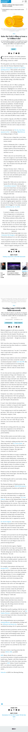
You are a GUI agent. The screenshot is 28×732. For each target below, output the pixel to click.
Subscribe (3, 672)
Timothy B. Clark (10, 45)
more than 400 (20, 361)
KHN (2, 655)
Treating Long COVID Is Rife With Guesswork (14, 256)
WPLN (7, 652)
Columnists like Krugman (8, 235)
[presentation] (1, 271)
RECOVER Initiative (20, 486)
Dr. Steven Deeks (17, 443)
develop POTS (4, 568)
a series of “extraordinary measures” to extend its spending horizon (13, 67)
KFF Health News (9, 319)
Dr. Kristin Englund (6, 521)
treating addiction (5, 622)
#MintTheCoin (21, 132)
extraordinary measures (10, 186)
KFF (8, 663)
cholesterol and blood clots (10, 624)
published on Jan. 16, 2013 (13, 207)
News (14, 33)
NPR (11, 652)
